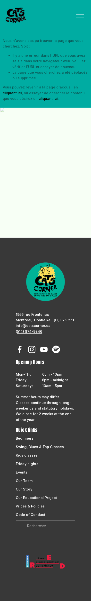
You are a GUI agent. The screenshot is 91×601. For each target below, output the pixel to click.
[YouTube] (44, 349)
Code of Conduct (30, 515)
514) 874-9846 (29, 331)
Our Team (24, 481)
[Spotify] (56, 349)
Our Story (24, 489)
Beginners (24, 438)
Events (21, 472)
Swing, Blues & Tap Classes (40, 447)
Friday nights (27, 464)
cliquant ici (12, 93)
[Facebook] (20, 349)
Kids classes (27, 455)
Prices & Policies (30, 506)
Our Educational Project (36, 498)
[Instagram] (32, 349)
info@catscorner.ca (33, 326)
